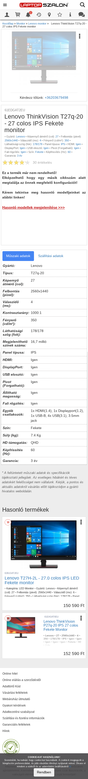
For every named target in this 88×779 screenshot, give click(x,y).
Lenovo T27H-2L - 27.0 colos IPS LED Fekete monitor (42, 580)
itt (70, 766)
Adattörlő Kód (11, 686)
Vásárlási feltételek (15, 692)
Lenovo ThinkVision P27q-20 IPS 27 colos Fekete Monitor (61, 625)
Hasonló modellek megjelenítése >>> (33, 207)
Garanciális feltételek (16, 724)
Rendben (44, 772)
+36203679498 (56, 97)
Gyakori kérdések (14, 705)
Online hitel (10, 673)
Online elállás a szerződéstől (21, 680)
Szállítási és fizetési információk (23, 718)
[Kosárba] (8, 522)
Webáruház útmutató (16, 699)
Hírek (6, 731)
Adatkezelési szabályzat (18, 712)
